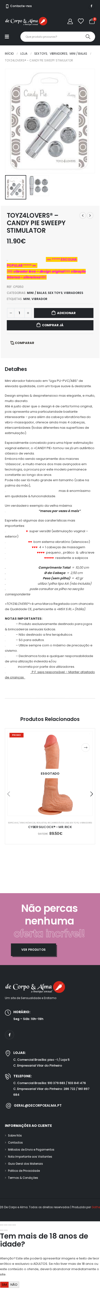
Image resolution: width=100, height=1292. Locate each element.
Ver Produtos (33, 950)
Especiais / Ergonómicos (21, 822)
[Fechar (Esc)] (14, 1224)
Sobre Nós (15, 1136)
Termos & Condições (23, 1178)
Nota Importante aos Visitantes (30, 1157)
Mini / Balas (37, 293)
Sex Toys (55, 293)
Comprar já (52, 325)
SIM (4, 1284)
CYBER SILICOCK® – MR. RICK (50, 827)
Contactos (15, 1143)
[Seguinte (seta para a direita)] (6, 1230)
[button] (11, 121)
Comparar (24, 343)
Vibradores (73, 293)
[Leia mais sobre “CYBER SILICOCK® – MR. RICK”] (85, 747)
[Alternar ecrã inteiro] (6, 1224)
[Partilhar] (10, 1224)
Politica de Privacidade (24, 1171)
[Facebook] (91, 5)
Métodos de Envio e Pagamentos (31, 1150)
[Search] (88, 37)
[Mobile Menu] (9, 36)
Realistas (41, 822)
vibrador (39, 299)
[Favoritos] (80, 21)
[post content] (50, 773)
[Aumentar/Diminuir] (1, 1224)
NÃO (13, 1284)
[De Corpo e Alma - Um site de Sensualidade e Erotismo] (26, 21)
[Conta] (70, 21)
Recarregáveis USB (58, 822)
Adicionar (66, 313)
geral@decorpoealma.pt (38, 1105)
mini (26, 299)
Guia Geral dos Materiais (25, 1164)
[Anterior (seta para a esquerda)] (1, 1230)
